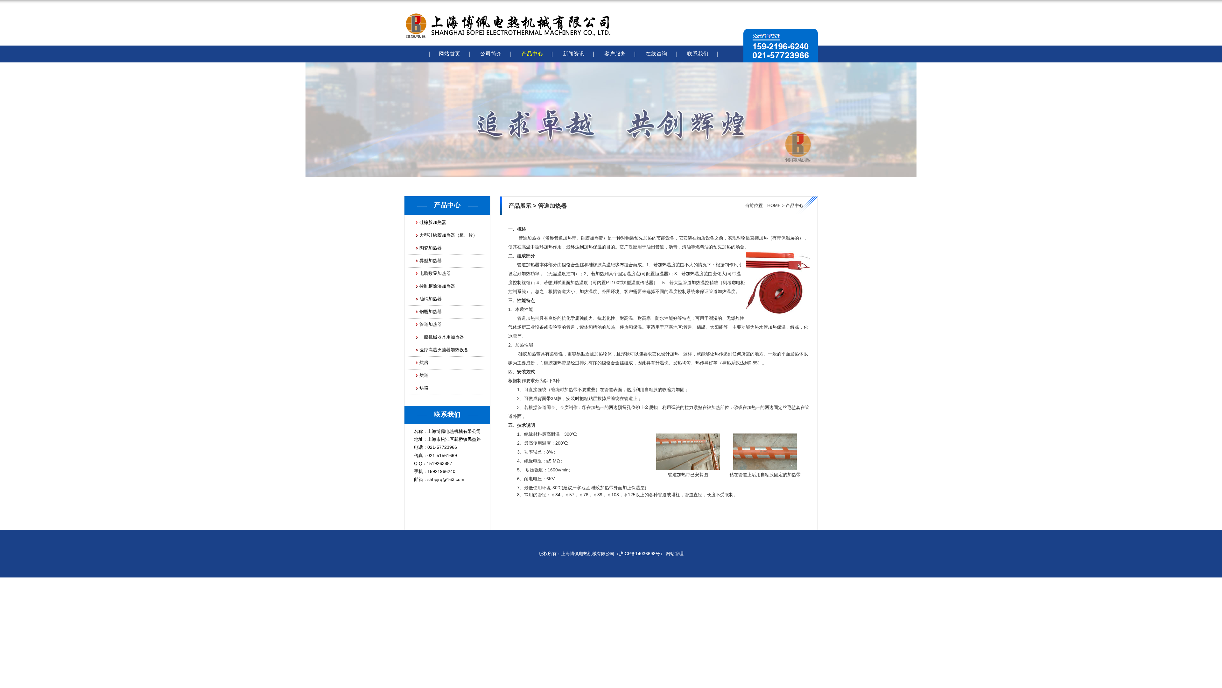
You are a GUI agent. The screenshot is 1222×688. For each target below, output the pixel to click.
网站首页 (449, 53)
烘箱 (423, 388)
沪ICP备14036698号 (639, 553)
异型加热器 (430, 260)
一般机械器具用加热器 (441, 337)
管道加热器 (430, 324)
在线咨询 (656, 53)
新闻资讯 (574, 53)
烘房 (423, 362)
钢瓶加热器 (430, 311)
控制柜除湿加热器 (437, 286)
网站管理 (675, 553)
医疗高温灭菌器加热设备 (443, 349)
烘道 (423, 375)
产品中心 (532, 53)
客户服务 (615, 53)
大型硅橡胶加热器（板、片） (448, 235)
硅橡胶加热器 (432, 222)
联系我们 (698, 53)
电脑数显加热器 (435, 273)
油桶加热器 (430, 298)
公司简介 (491, 53)
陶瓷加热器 (430, 247)
